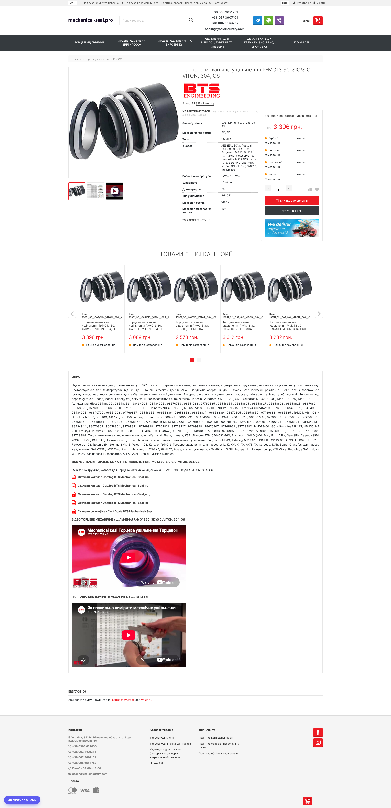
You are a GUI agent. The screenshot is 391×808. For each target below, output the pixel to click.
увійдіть (146, 699)
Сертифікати (221, 2)
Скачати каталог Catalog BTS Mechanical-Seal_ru (113, 485)
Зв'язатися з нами (22, 800)
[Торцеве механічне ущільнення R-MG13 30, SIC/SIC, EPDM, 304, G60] (196, 287)
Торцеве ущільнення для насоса (170, 743)
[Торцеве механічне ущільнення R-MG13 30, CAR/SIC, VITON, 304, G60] (149, 287)
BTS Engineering (203, 103)
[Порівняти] (310, 189)
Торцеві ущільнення (162, 737)
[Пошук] (191, 20)
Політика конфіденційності (142, 2)
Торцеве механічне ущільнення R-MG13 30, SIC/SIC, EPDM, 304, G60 (193, 326)
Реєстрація (303, 2)
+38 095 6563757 (224, 23)
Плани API (156, 763)
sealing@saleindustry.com (225, 29)
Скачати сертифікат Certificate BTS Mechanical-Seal (115, 511)
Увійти (320, 2)
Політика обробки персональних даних (186, 2)
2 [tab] (199, 360)
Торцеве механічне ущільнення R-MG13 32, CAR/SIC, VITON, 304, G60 (287, 326)
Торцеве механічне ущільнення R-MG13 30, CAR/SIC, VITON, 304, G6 (99, 326)
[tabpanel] (102, 309)
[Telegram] (257, 20)
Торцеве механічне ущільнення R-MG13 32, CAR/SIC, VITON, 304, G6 (240, 326)
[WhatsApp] (268, 20)
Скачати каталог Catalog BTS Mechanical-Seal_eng (114, 494)
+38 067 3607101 (225, 17)
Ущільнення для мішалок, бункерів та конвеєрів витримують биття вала (166, 753)
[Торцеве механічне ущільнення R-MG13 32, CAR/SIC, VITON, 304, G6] (243, 287)
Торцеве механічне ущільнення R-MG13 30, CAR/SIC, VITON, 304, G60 (147, 326)
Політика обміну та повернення (103, 2)
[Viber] (279, 20)
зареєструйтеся (123, 699)
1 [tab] (192, 360)
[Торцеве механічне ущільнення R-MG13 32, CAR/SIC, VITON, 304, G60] (289, 287)
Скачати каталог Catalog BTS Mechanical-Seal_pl (113, 502)
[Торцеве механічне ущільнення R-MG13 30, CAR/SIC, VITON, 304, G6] (102, 287)
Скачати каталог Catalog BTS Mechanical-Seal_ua (113, 477)
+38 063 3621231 (225, 12)
